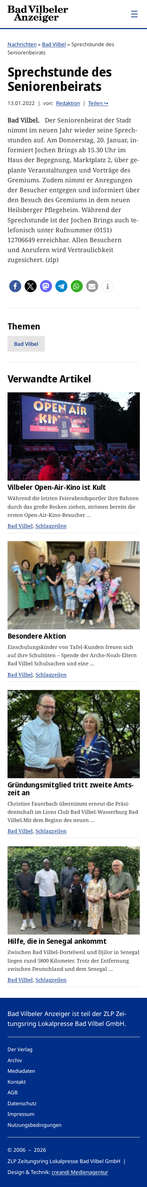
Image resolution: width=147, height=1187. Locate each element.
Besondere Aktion (37, 636)
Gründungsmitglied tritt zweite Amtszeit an (71, 789)
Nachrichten (22, 44)
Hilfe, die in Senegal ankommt (57, 941)
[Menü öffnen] (134, 14)
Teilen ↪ (98, 103)
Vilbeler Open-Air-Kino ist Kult (57, 487)
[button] (15, 286)
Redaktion (68, 103)
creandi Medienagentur (80, 1172)
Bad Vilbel (54, 44)
